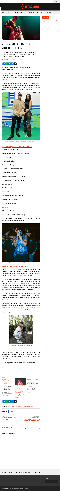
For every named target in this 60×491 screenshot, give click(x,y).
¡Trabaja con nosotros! (23, 472)
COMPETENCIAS (17, 12)
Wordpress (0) (26, 428)
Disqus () (38, 428)
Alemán (18, 269)
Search (56, 1)
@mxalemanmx (21, 143)
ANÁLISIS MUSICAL (17, 406)
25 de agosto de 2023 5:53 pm (15, 59)
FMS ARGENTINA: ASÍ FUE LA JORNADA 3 (10, 418)
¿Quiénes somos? (8, 472)
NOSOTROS (48, 12)
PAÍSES (8, 12)
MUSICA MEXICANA (28, 406)
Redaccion (5, 59)
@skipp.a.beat (19, 67)
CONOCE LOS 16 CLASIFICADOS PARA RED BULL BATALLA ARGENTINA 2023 (32, 420)
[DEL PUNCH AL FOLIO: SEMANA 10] (33, 385)
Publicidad (36, 472)
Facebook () (32, 428)
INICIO (2, 12)
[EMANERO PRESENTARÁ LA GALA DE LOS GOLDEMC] (8, 387)
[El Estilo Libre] (30, 6)
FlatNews (26, 488)
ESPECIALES (39, 12)
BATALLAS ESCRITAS (29, 12)
